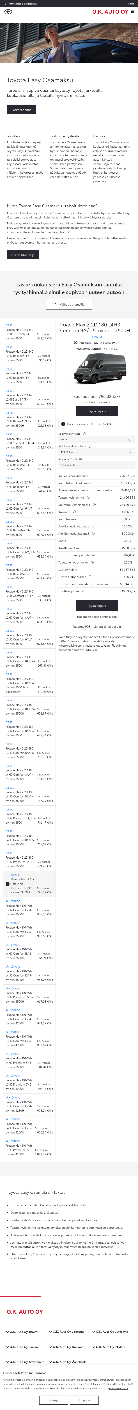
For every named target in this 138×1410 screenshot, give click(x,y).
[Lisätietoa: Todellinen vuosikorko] (92, 562)
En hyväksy (84, 1400)
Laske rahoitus (21, 109)
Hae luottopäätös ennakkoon (97, 616)
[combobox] (96, 439)
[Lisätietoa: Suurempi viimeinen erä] (94, 505)
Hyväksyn (54, 1400)
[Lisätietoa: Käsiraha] (80, 459)
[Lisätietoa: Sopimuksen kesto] (84, 434)
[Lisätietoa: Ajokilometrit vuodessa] (90, 446)
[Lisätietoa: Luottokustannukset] (90, 577)
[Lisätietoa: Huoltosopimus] (93, 424)
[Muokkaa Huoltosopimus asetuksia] (130, 424)
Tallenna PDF (82, 626)
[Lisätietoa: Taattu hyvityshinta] (88, 497)
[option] (29, 332)
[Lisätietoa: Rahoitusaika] (80, 519)
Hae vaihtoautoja (22, 255)
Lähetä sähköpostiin (107, 626)
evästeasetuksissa (118, 1388)
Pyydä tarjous (97, 411)
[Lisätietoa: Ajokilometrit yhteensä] (93, 533)
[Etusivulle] (110, 12)
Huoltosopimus (77, 424)
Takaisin (22, 19)
